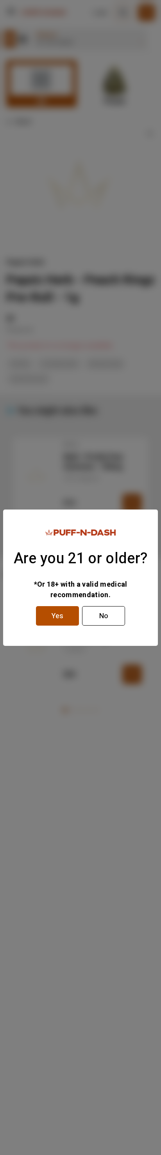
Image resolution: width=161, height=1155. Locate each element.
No (103, 616)
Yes (57, 616)
